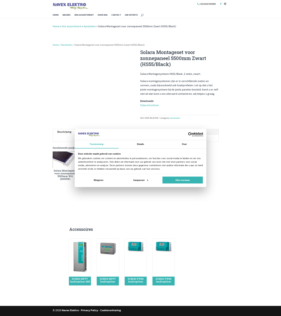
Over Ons (103, 15)
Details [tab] (140, 144)
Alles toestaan (182, 180)
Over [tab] (184, 144)
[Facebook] (221, 4)
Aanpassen (139, 180)
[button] (71, 54)
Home (56, 15)
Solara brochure (149, 105)
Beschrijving (64, 131)
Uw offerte (131, 15)
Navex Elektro (70, 310)
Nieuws (66, 15)
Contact (116, 15)
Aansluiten (90, 26)
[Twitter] (225, 4)
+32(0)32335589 (207, 4)
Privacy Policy (89, 310)
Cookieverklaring (110, 310)
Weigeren (98, 180)
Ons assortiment (84, 15)
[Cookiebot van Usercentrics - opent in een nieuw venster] (190, 134)
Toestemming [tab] (96, 144)
